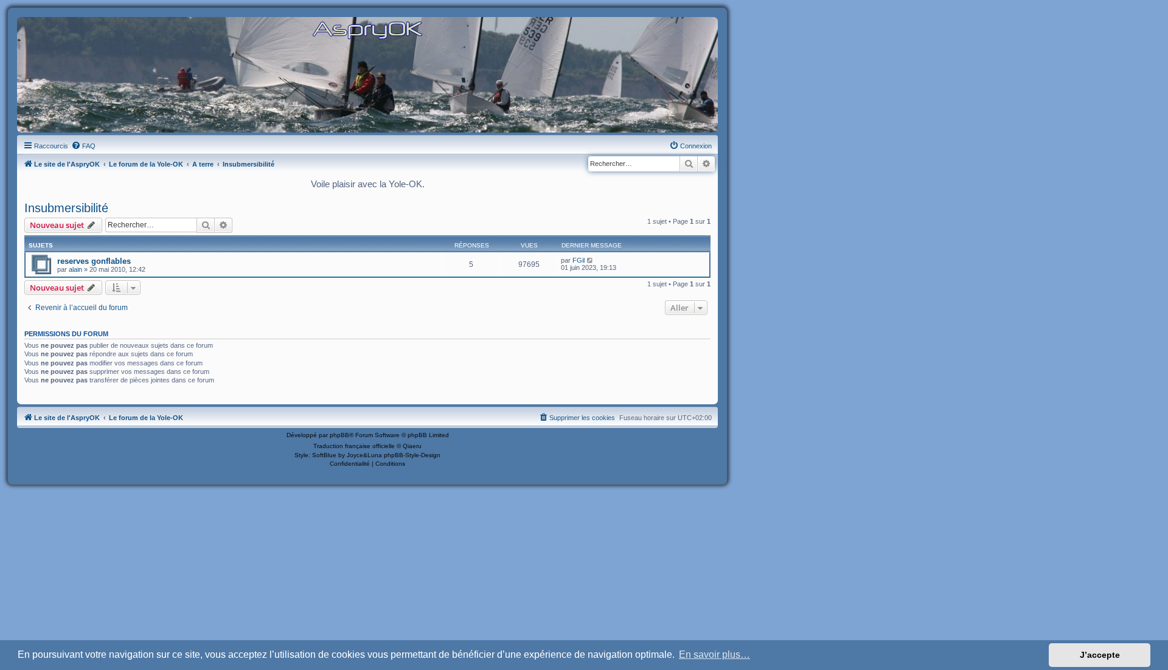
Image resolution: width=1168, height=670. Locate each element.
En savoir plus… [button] (714, 654)
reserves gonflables (94, 261)
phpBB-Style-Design (412, 455)
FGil (578, 260)
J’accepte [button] (1100, 655)
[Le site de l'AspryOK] (367, 29)
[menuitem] (83, 146)
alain (75, 269)
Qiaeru (412, 446)
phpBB (339, 435)
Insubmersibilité (66, 208)
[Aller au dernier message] (590, 260)
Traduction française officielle (354, 446)
